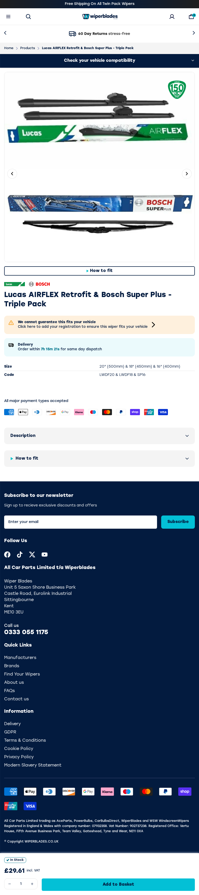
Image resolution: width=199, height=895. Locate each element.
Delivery (12, 724)
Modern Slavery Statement (32, 765)
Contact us (16, 699)
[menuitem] (7, 554)
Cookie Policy (18, 749)
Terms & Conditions (25, 741)
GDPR (10, 732)
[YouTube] (44, 554)
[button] (99, 436)
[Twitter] (32, 554)
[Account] (171, 16)
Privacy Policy (19, 757)
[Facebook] (7, 554)
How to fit (101, 271)
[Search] (28, 16)
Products (27, 48)
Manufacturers (20, 658)
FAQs (9, 691)
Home (8, 48)
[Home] (100, 16)
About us (14, 683)
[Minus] (9, 884)
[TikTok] (20, 554)
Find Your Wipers (22, 674)
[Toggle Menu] (8, 16)
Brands (11, 666)
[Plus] (32, 884)
